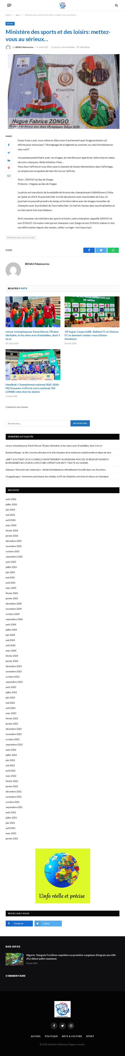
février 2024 (12, 655)
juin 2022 (10, 760)
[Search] (116, 5)
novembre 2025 (14, 546)
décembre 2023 (14, 666)
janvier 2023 (12, 723)
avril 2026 (10, 520)
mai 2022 (10, 765)
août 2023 (11, 687)
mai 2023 (10, 702)
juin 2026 (10, 509)
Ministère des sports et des (21, 237)
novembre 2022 (14, 734)
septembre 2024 (14, 619)
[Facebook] (9, 145)
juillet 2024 (11, 629)
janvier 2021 (12, 838)
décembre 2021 (14, 791)
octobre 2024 (13, 614)
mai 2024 (10, 640)
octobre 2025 (13, 551)
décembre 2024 (14, 603)
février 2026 (12, 530)
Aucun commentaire (64, 47)
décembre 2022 (14, 728)
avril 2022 (10, 770)
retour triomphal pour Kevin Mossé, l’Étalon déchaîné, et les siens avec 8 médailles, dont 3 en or (33, 335)
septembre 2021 (14, 807)
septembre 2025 (14, 556)
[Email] (9, 175)
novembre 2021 (14, 796)
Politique (51, 1036)
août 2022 (11, 749)
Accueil (36, 1036)
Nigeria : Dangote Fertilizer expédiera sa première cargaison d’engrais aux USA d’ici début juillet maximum (71, 957)
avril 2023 (10, 708)
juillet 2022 (11, 755)
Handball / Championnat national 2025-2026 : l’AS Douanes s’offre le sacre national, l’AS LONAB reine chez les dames (33, 388)
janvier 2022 (12, 786)
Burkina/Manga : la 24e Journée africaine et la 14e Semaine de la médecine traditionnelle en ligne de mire (58, 452)
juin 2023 (10, 697)
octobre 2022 (13, 739)
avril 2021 (10, 828)
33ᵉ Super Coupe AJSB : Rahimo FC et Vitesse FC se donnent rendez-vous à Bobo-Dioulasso (91, 335)
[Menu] (9, 5)
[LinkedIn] (9, 160)
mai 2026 (10, 514)
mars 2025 (11, 587)
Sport (10, 23)
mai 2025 (10, 577)
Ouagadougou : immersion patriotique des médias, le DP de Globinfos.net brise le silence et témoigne (57, 476)
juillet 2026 (11, 504)
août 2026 (11, 499)
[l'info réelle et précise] (62, 5)
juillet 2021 (11, 817)
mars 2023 (11, 713)
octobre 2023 (13, 676)
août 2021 (11, 812)
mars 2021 (11, 833)
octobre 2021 (13, 802)
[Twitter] (9, 152)
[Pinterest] (9, 168)
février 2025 (12, 593)
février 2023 (12, 718)
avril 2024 (10, 645)
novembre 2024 (14, 608)
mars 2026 (11, 525)
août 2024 (11, 624)
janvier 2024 (12, 661)
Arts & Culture (72, 1036)
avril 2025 (10, 582)
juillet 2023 (11, 692)
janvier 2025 (12, 598)
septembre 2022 (14, 744)
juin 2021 (10, 822)
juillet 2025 (11, 567)
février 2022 (12, 781)
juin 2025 (10, 572)
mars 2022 (11, 775)
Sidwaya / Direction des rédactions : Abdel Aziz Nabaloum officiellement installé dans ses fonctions (56, 469)
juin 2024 (10, 634)
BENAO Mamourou (24, 47)
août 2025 (11, 561)
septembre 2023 (14, 681)
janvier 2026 (12, 535)
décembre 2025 (14, 541)
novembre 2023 (14, 671)
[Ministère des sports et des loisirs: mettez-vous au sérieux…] (62, 91)
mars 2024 (11, 650)
